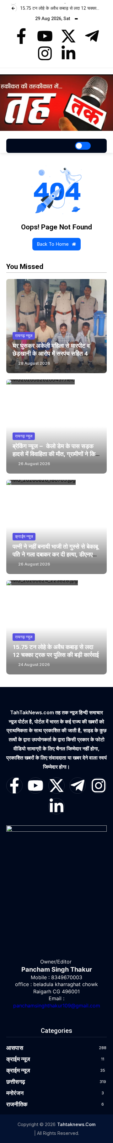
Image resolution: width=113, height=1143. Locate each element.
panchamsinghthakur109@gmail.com (56, 1005)
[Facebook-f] (21, 36)
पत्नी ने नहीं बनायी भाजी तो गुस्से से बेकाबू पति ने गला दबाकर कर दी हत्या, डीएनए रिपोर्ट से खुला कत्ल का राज (55, 554)
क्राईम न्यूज (24, 536)
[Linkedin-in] (68, 53)
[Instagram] (45, 53)
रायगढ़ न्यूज (23, 335)
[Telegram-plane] (92, 36)
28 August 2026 (34, 363)
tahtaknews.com (76, 1124)
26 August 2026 (34, 463)
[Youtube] (45, 36)
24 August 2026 (34, 664)
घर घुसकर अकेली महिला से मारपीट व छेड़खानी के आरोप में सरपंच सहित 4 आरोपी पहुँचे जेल (51, 353)
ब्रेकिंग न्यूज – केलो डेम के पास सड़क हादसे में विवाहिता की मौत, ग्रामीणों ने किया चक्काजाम (56, 454)
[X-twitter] (68, 36)
